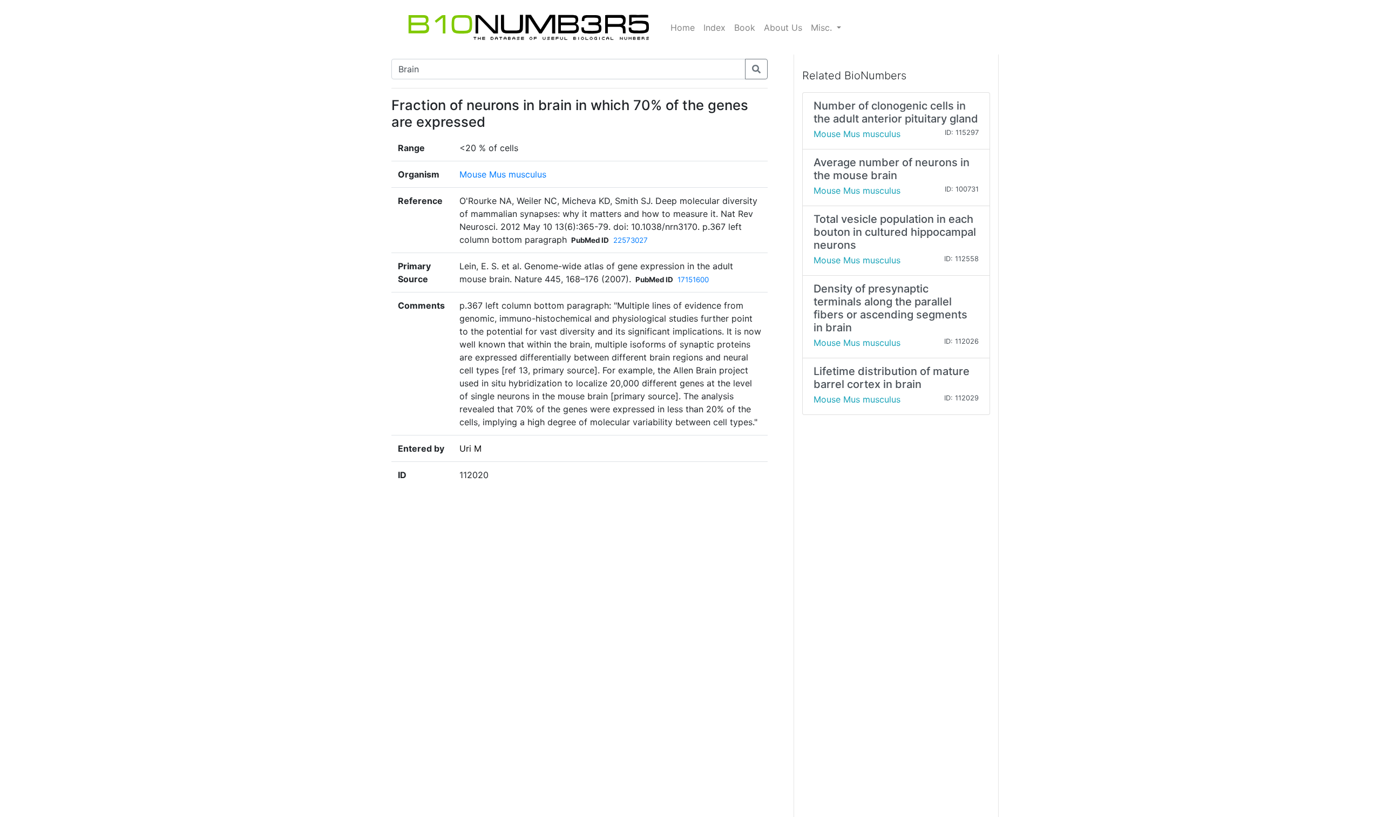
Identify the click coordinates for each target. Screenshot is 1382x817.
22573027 (630, 240)
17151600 (693, 279)
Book (744, 27)
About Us (783, 27)
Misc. (823, 27)
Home (682, 27)
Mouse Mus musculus (502, 174)
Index (714, 27)
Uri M (470, 448)
